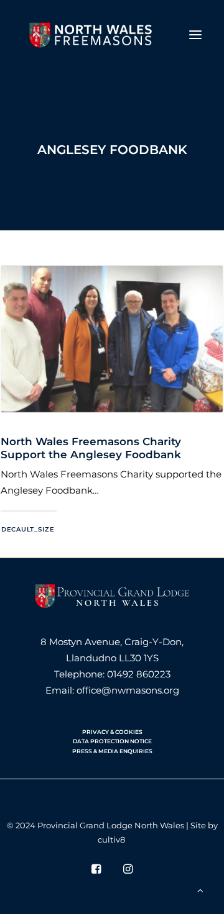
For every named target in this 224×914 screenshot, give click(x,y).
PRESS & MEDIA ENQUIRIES (112, 751)
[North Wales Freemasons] (91, 35)
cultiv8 (111, 839)
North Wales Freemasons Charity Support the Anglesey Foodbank (91, 447)
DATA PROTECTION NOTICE (112, 741)
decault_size (27, 529)
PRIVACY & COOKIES (112, 731)
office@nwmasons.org (128, 690)
